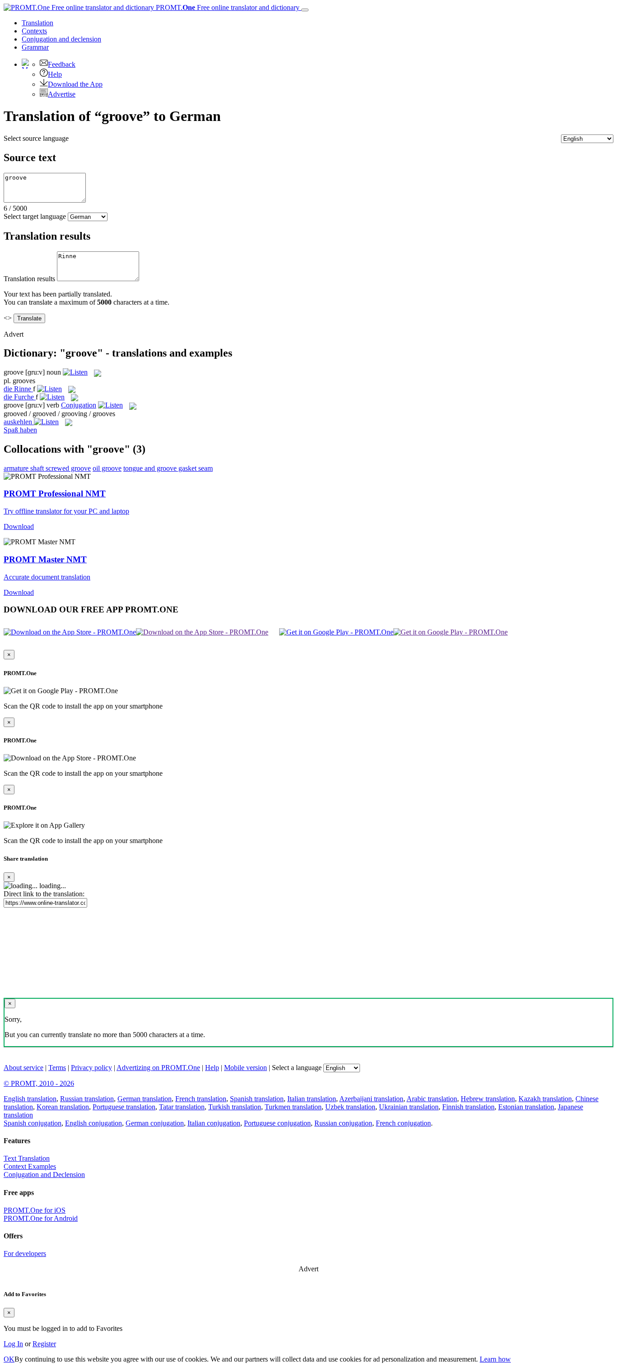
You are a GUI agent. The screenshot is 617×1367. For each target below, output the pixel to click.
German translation (144, 1099)
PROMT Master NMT (45, 559)
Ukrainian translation (409, 1107)
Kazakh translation (545, 1099)
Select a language (297, 1067)
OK (9, 1359)
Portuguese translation (124, 1107)
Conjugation (61, 39)
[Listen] (75, 372)
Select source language (36, 138)
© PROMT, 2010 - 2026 (39, 1083)
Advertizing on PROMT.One (158, 1067)
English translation (30, 1099)
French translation (200, 1099)
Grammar (35, 47)
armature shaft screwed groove (47, 468)
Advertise (61, 94)
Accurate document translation (47, 577)
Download (19, 526)
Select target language (35, 216)
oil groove (107, 468)
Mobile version (245, 1067)
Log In (13, 1344)
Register (44, 1344)
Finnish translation (468, 1107)
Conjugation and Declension (44, 1174)
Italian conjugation (213, 1123)
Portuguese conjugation (277, 1123)
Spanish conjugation (32, 1123)
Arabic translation (432, 1099)
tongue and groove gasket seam (168, 468)
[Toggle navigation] (304, 10)
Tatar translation (182, 1107)
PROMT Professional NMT (55, 493)
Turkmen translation (293, 1107)
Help (55, 74)
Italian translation (311, 1099)
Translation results (29, 279)
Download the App (75, 84)
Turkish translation (234, 1107)
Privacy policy (91, 1067)
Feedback (61, 64)
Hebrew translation (488, 1099)
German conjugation (155, 1123)
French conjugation (403, 1123)
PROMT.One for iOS (34, 1210)
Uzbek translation (350, 1107)
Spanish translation (257, 1099)
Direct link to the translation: (44, 894)
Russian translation (87, 1099)
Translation (37, 23)
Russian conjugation (343, 1123)
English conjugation (93, 1123)
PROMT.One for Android (41, 1218)
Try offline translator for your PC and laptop (66, 511)
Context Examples (30, 1166)
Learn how (495, 1359)
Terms (57, 1067)
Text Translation (27, 1158)
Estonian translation (526, 1107)
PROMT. (226, 7)
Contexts (34, 31)
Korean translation (63, 1107)
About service (23, 1067)
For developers (25, 1253)
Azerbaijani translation (371, 1099)
